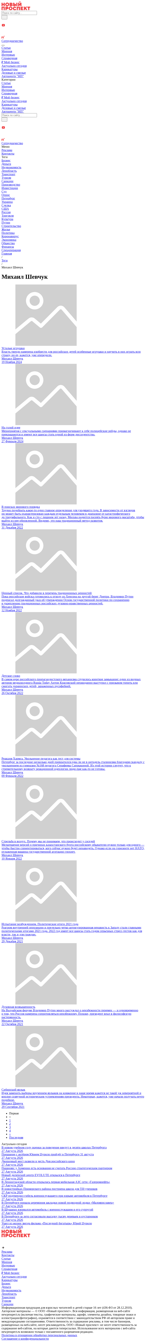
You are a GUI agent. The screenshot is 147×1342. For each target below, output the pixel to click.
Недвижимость (11, 167)
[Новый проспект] (16, 9)
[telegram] (73, 21)
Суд (4, 191)
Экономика (9, 239)
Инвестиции (10, 188)
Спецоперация (11, 250)
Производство (11, 184)
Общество (8, 243)
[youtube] (73, 25)
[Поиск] (4, 17)
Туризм (6, 177)
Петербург (8, 198)
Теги (5, 260)
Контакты (8, 153)
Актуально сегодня (14, 65)
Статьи (6, 47)
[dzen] (73, 30)
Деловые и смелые (14, 72)
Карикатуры (10, 69)
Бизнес (6, 160)
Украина (7, 201)
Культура (7, 219)
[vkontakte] (73, 34)
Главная (7, 253)
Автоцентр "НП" (13, 76)
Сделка (6, 205)
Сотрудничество (12, 41)
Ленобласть (9, 170)
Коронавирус (10, 236)
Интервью (8, 54)
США (5, 208)
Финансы (8, 246)
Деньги (6, 164)
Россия (6, 212)
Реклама (7, 150)
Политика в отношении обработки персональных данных (39, 1335)
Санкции (7, 181)
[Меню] (3, 45)
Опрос (6, 195)
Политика (8, 232)
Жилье (6, 229)
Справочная (9, 58)
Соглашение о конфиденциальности (25, 1338)
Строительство (11, 226)
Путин (6, 222)
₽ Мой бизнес (11, 62)
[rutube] (73, 37)
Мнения (7, 51)
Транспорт (8, 174)
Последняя (16, 1137)
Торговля (8, 215)
